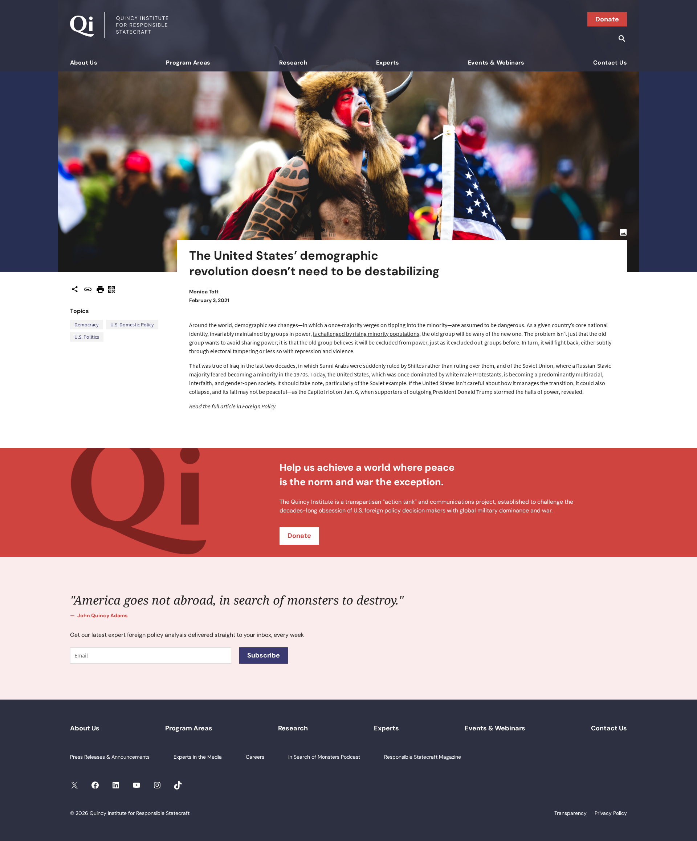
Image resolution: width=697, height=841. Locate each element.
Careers (255, 757)
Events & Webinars (496, 62)
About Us (83, 62)
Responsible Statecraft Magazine (422, 757)
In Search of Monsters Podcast (324, 757)
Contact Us (610, 62)
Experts (387, 62)
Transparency (570, 813)
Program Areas (188, 62)
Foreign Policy (258, 406)
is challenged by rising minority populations (366, 333)
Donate (607, 19)
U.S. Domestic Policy (132, 324)
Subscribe (263, 655)
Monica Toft (204, 291)
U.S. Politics (86, 337)
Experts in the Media (198, 757)
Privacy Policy (611, 813)
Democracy (86, 324)
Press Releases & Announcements (110, 757)
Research (293, 62)
